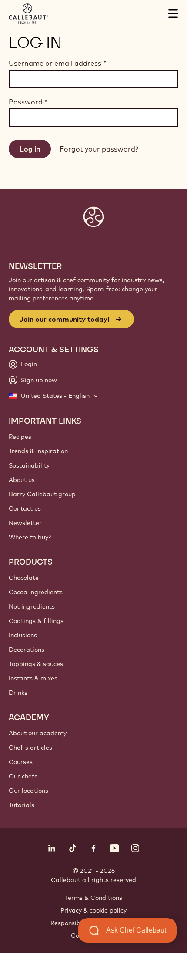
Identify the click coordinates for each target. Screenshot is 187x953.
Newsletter (25, 523)
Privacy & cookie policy (93, 910)
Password (28, 102)
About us (22, 480)
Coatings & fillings (36, 621)
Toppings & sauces (36, 664)
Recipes (20, 437)
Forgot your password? (99, 149)
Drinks (18, 693)
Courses (21, 762)
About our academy (38, 733)
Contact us (25, 508)
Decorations (26, 649)
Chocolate (24, 578)
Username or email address (57, 63)
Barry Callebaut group (42, 494)
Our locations (28, 791)
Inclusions (23, 635)
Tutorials (21, 805)
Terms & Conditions (93, 898)
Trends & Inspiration (38, 451)
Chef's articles (30, 747)
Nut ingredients (32, 606)
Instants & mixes (33, 678)
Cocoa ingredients (36, 592)
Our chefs (23, 776)
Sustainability (29, 465)
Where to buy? (30, 537)
